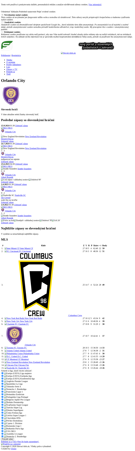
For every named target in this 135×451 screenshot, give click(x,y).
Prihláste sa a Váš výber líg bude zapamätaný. (20, 441)
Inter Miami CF (26, 248)
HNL (18, 418)
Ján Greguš (5, 198)
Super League (22, 405)
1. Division (17, 423)
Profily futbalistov (13, 64)
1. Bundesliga (20, 389)
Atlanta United (25, 351)
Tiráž (8, 74)
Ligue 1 (19, 392)
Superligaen (18, 410)
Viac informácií (94, 4)
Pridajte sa (10, 72)
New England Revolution (35, 136)
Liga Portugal (22, 397)
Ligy (8, 67)
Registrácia (16, 55)
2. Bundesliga (20, 436)
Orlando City (10, 132)
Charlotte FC (23, 324)
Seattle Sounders (24, 169)
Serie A (17, 386)
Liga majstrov (26, 373)
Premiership (18, 402)
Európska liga (26, 376)
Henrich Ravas (7, 139)
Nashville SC (20, 195)
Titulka (9, 60)
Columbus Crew (75, 315)
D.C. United (22, 356)
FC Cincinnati (24, 251)
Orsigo (13, 449)
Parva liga (19, 428)
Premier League (21, 381)
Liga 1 (18, 426)
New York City (26, 321)
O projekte (10, 62)
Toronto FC (21, 348)
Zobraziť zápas (21, 125)
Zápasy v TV (11, 69)
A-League (18, 434)
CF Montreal (23, 359)
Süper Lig (17, 407)
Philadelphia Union (31, 353)
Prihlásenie (5, 55)
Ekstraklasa (17, 421)
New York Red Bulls (33, 318)
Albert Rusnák (7, 177)
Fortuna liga (17, 413)
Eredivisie (19, 394)
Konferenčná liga (27, 379)
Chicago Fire (23, 365)
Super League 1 (19, 415)
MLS (10, 128)
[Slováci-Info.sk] (30, 53)
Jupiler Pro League (22, 400)
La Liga (19, 384)
